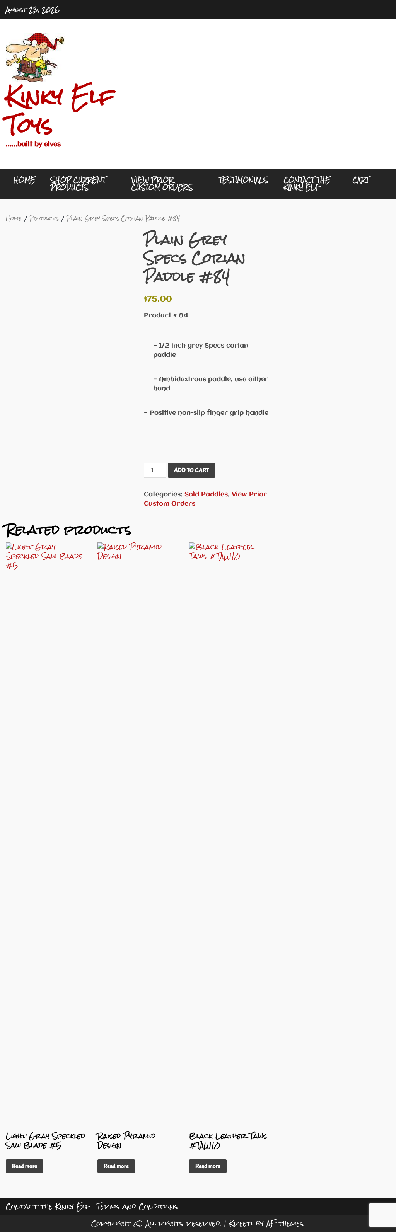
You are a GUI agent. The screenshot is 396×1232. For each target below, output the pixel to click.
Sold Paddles (206, 494)
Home (24, 180)
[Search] (379, 184)
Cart (361, 180)
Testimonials (243, 180)
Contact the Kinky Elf (307, 183)
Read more (24, 1166)
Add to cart (191, 470)
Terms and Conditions (137, 1206)
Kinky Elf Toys (60, 111)
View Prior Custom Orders (162, 183)
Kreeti (241, 1223)
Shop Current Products (78, 183)
